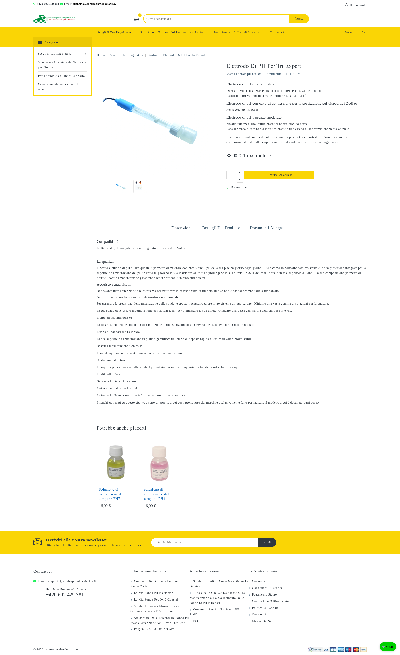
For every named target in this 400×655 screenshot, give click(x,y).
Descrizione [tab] (181, 227)
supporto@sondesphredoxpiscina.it (95, 3)
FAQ (196, 621)
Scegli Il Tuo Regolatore (114, 32)
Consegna (258, 581)
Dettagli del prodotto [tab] (221, 227)
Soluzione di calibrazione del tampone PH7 (111, 494)
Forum (349, 32)
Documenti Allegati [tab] (267, 227)
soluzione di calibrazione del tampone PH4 (156, 494)
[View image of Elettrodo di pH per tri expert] (120, 186)
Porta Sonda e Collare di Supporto (237, 32)
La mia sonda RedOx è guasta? (156, 599)
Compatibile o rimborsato (270, 601)
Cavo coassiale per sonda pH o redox (59, 87)
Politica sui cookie (265, 607)
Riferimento (273, 74)
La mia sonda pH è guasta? (153, 592)
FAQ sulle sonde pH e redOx (154, 629)
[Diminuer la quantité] (240, 180)
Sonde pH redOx (249, 74)
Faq (364, 32)
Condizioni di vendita (267, 587)
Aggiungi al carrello (279, 174)
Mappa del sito (262, 621)
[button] (388, 646)
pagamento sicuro (264, 594)
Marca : (231, 74)
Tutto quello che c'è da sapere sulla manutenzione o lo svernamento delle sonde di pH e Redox (217, 597)
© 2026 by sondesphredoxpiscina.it (57, 649)
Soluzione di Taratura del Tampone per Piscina (172, 32)
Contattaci (277, 32)
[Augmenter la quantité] (240, 173)
